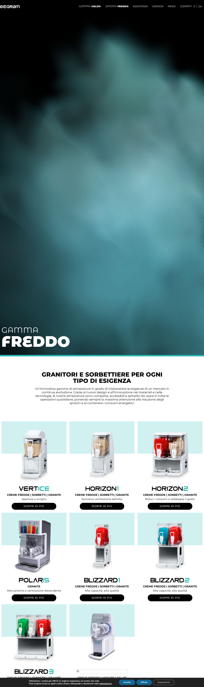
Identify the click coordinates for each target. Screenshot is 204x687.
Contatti (186, 6)
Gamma (90, 6)
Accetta (127, 682)
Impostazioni (164, 682)
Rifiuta (144, 682)
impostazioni (105, 683)
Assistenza (140, 6)
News (172, 6)
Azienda (157, 6)
